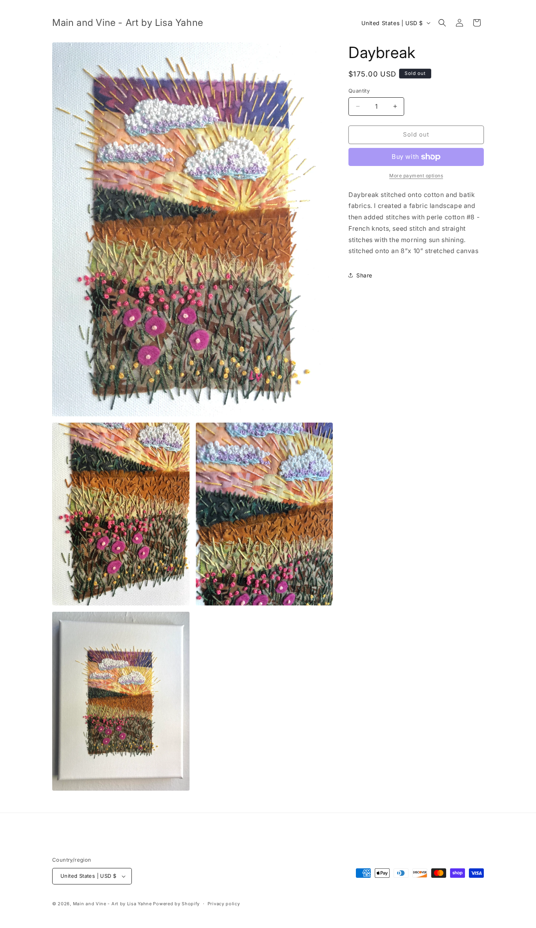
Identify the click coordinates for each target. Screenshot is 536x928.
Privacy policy (224, 903)
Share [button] (364, 275)
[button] (442, 22)
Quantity (359, 91)
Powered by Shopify (176, 903)
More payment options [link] (416, 176)
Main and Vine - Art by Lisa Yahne (112, 903)
